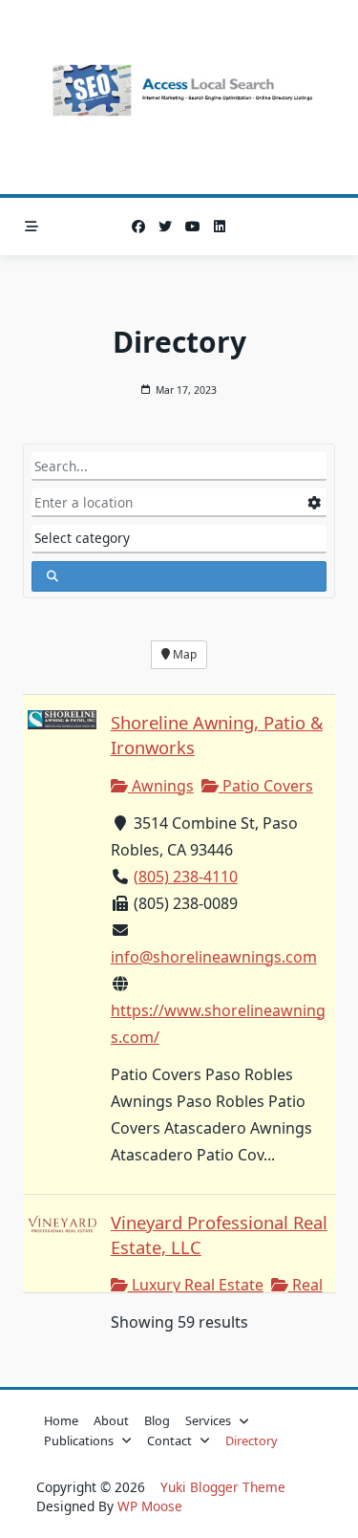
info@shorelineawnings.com (214, 956)
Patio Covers (266, 785)
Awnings (161, 785)
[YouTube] (192, 227)
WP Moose (149, 1506)
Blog (157, 1420)
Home (61, 1420)
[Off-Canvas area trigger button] (31, 226)
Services (208, 1420)
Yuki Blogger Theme (222, 1487)
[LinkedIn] (219, 227)
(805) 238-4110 (186, 876)
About (111, 1420)
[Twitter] (165, 227)
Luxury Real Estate (195, 1284)
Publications (79, 1440)
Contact (169, 1440)
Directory (251, 1440)
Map (183, 654)
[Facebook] (138, 227)
